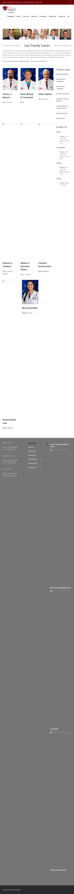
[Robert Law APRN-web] (11, 281)
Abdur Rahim (45, 94)
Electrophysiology (62, 74)
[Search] (68, 16)
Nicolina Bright (29, 308)
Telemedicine (60, 118)
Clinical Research (62, 113)
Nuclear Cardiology (62, 94)
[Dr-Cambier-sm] (10, 124)
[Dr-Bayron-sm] (10, 69)
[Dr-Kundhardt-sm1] (28, 69)
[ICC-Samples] (45, 124)
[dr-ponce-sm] (28, 124)
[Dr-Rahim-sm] (45, 69)
